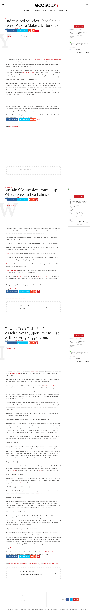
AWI (30, 298)
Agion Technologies (12, 270)
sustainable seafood (11, 564)
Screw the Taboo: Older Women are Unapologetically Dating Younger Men (82, 32)
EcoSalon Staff (17, 28)
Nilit (7, 243)
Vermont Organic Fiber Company (17, 298)
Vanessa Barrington (18, 340)
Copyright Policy (23, 602)
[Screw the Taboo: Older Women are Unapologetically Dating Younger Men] (73, 34)
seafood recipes (44, 564)
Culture (26, 10)
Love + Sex (52, 10)
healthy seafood (47, 563)
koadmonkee (14, 548)
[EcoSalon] (12, 4)
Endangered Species (28, 72)
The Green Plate (50, 552)
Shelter (45, 10)
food (10, 126)
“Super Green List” (15, 373)
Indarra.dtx (19, 276)
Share (11, 30)
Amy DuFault (16, 197)
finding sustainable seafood (32, 563)
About (23, 595)
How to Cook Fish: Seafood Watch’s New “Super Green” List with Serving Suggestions (32, 333)
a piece (40, 470)
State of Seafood (34, 371)
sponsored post (16, 126)
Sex (81, 29)
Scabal (8, 253)
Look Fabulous (36, 10)
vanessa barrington (30, 564)
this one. (39, 493)
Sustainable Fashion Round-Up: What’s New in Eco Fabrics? (31, 192)
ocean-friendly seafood (33, 564)
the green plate (21, 564)
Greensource (10, 264)
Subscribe (23, 600)
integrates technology (43, 276)
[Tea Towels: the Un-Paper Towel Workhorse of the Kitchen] (73, 51)
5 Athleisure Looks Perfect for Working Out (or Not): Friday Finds (82, 45)
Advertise (23, 597)
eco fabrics (34, 298)
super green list (52, 564)
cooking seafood (21, 563)
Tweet (23, 30)
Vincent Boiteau (15, 289)
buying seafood (12, 563)
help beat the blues (36, 59)
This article (18, 483)
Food (6, 18)
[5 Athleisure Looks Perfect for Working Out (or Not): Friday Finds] (73, 43)
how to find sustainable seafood (19, 564)
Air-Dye (21, 298)
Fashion (39, 298)
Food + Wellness (62, 10)
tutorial (13, 470)
